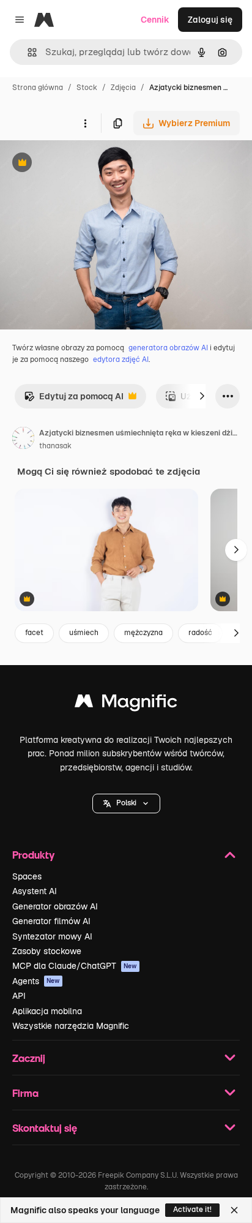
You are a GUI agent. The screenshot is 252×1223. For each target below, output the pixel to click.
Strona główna (37, 87)
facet (34, 633)
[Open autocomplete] (27, 52)
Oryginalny (84, 164)
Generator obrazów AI (55, 906)
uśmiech (83, 633)
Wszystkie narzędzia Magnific (70, 1025)
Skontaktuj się (44, 1127)
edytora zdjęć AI (121, 359)
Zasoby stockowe (46, 951)
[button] (126, 803)
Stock (86, 87)
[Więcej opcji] (85, 123)
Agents (36, 981)
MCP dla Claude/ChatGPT (74, 965)
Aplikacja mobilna (47, 1011)
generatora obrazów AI (168, 348)
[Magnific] (126, 703)
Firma (25, 1092)
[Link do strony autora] (23, 440)
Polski (126, 803)
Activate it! (192, 1209)
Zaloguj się (210, 19)
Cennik (155, 19)
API (19, 995)
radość (200, 633)
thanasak (55, 446)
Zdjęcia (123, 87)
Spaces (27, 876)
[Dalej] (202, 396)
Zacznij (28, 1058)
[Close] (234, 1210)
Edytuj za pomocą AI (74, 399)
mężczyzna (143, 633)
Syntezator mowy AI (52, 936)
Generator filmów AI (51, 921)
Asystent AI (34, 891)
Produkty (33, 854)
